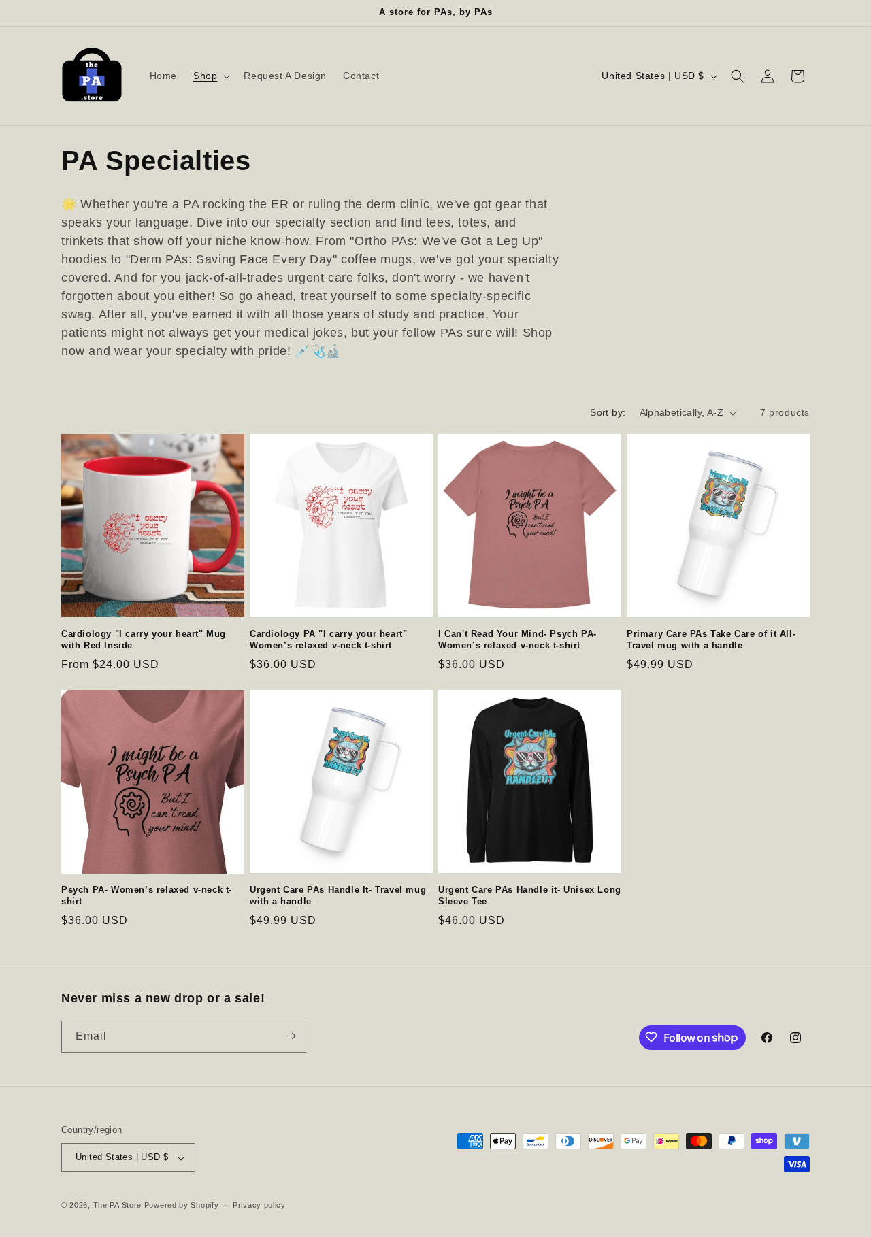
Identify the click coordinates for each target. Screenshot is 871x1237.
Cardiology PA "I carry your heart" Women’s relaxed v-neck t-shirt (328, 639)
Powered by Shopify (181, 1206)
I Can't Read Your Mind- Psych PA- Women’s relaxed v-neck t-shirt (517, 639)
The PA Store (117, 1206)
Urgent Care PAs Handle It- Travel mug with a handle (338, 895)
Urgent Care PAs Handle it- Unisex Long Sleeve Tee (529, 895)
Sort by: (607, 412)
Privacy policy (259, 1205)
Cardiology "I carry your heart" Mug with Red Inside (143, 639)
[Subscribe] (291, 1036)
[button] (210, 75)
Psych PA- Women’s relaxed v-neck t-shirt (146, 895)
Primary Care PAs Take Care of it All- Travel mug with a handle (711, 639)
